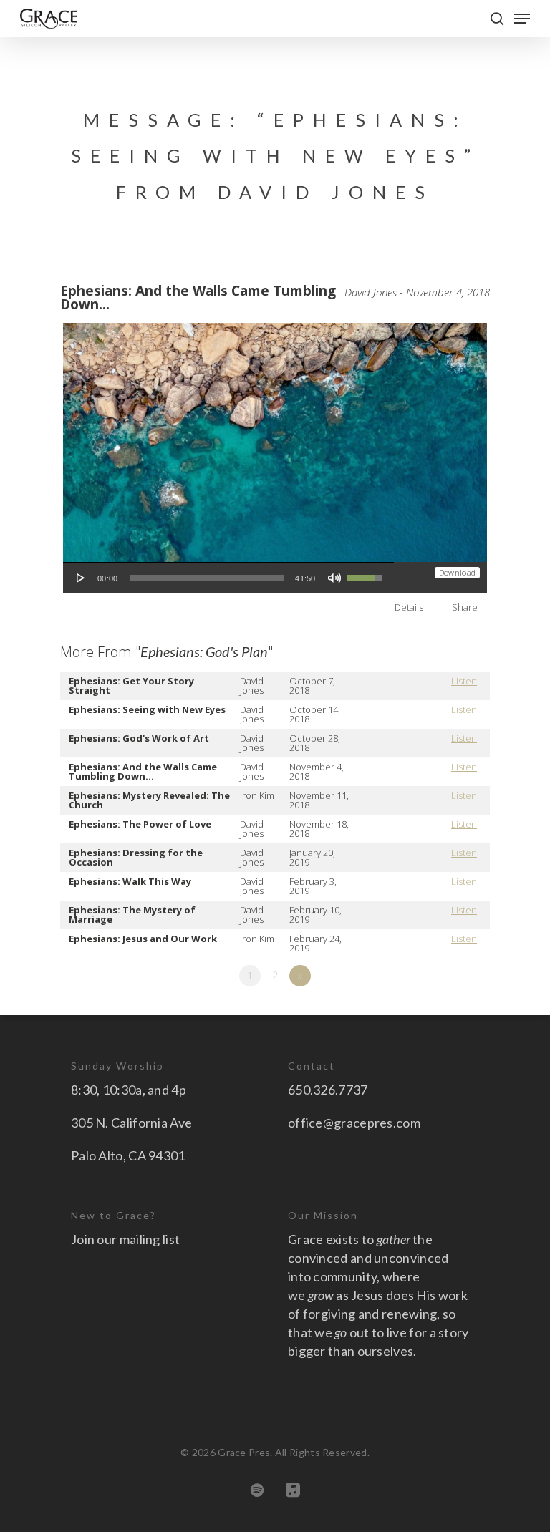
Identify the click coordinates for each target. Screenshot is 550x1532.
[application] (228, 577)
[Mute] (334, 578)
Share (465, 607)
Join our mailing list (125, 1239)
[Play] (80, 578)
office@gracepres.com (354, 1122)
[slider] (207, 578)
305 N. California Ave (131, 1122)
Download (457, 572)
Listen (464, 680)
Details (409, 607)
